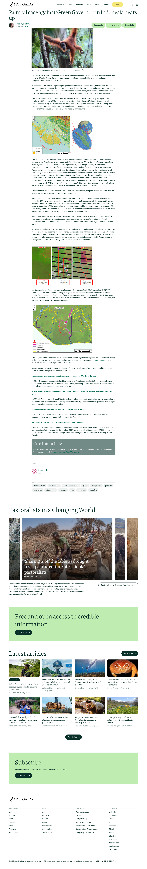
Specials (88, 5)
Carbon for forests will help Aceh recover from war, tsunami (57, 422)
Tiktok (111, 829)
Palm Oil (108, 486)
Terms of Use (47, 833)
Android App (114, 843)
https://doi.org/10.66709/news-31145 (68, 452)
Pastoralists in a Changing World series (117, 585)
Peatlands (38, 490)
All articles (128, 653)
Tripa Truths (99, 360)
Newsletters (47, 826)
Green (85, 486)
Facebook (113, 826)
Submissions (47, 829)
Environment (54, 486)
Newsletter (22, 776)
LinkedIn (112, 812)
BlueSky (112, 836)
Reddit (111, 833)
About (44, 812)
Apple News (114, 846)
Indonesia (82, 490)
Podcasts (79, 5)
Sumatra (93, 490)
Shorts (107, 5)
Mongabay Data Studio (85, 833)
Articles (98, 5)
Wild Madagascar (83, 812)
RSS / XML (113, 850)
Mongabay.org (81, 819)
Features (60, 5)
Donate (118, 5)
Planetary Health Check (85, 826)
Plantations (50, 490)
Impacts (45, 822)
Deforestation (39, 486)
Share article (113, 25)
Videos (70, 5)
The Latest (13, 833)
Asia (26, 26)
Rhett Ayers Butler (23, 24)
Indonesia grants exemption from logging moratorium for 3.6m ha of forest (64, 376)
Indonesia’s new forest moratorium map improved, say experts (58, 409)
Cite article (129, 25)
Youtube (112, 819)
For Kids (79, 815)
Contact (45, 815)
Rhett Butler (43, 470)
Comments (98, 25)
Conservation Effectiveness (87, 829)
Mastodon (113, 839)
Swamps (63, 490)
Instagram (113, 815)
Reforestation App (83, 822)
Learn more (22, 632)
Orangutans (96, 486)
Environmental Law (70, 486)
